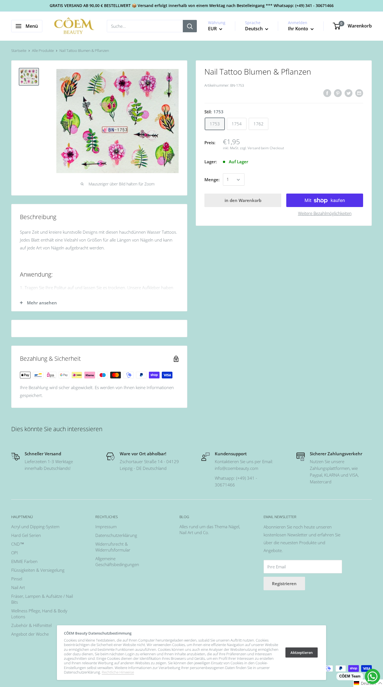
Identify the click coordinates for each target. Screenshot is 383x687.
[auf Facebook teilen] (327, 93)
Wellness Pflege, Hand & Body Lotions (39, 613)
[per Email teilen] (359, 93)
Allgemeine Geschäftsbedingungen (117, 561)
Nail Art (18, 587)
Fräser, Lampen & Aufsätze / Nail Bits (42, 599)
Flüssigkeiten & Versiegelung (37, 570)
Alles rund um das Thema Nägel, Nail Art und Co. (209, 529)
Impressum (106, 526)
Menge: (212, 180)
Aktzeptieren (301, 652)
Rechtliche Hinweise (118, 672)
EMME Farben (24, 561)
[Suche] (190, 26)
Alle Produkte (43, 50)
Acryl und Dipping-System (35, 526)
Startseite (18, 50)
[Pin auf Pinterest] (338, 93)
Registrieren (284, 583)
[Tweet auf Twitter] (348, 93)
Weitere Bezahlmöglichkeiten (325, 213)
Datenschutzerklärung (116, 535)
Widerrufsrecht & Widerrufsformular (112, 547)
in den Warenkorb (243, 200)
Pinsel (16, 579)
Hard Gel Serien (26, 535)
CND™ (17, 544)
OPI (14, 552)
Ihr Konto (298, 29)
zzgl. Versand (250, 148)
